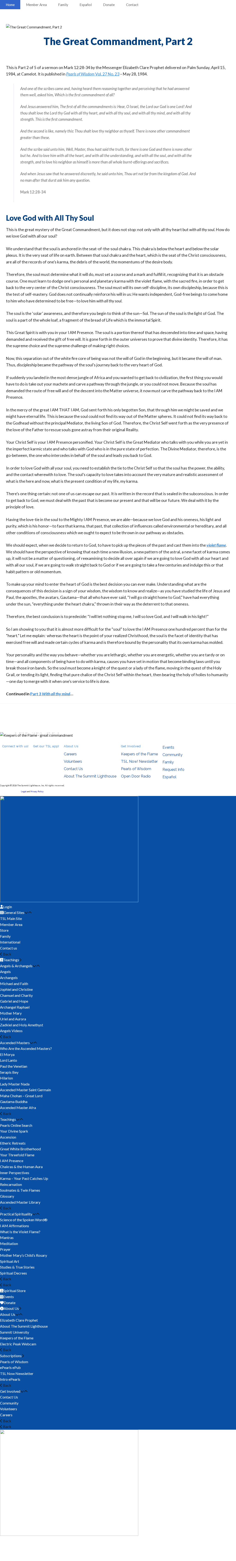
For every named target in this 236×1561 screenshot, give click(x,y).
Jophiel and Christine (16, 989)
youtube (18, 753)
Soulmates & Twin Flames (20, 1190)
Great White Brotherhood (20, 1149)
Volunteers (73, 761)
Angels (5, 971)
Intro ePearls (10, 1379)
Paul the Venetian (13, 1066)
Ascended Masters (15, 1042)
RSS (5, 753)
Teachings (8, 1119)
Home (10, 5)
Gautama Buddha (13, 1101)
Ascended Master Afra (18, 1107)
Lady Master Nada (15, 1084)
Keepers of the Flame (139, 754)
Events (168, 747)
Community (172, 755)
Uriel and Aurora (13, 1019)
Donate (109, 5)
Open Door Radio (136, 776)
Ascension (8, 1137)
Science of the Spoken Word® (23, 1219)
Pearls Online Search (16, 1125)
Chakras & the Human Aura (21, 1166)
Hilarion (6, 1078)
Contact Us (73, 769)
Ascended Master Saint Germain (25, 1090)
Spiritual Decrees (13, 1273)
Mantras (7, 1237)
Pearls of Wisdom (136, 769)
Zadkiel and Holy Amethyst (21, 1025)
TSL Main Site (11, 918)
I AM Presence (11, 1160)
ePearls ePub (10, 1367)
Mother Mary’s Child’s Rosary (23, 1255)
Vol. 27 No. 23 (92, 74)
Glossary (7, 1196)
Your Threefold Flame (17, 1155)
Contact (132, 5)
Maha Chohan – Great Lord (21, 1096)
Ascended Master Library (20, 1202)
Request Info (173, 769)
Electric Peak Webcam (18, 1344)
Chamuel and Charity (16, 995)
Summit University (14, 1332)
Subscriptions (11, 1355)
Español (86, 5)
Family (63, 5)
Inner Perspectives (14, 1172)
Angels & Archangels (16, 966)
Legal (23, 791)
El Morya (7, 1054)
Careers (70, 754)
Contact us (8, 948)
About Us (7, 1314)
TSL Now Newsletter (16, 1373)
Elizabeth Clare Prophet (19, 1320)
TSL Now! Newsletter (139, 761)
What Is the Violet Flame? (20, 1232)
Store (4, 930)
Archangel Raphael (15, 1007)
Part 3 (50, 693)
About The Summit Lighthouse (90, 776)
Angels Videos (11, 1030)
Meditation (9, 1243)
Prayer (5, 1249)
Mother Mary (11, 1013)
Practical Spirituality (16, 1214)
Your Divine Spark (14, 1131)
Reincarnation (11, 1184)
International (10, 942)
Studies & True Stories (17, 1267)
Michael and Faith (14, 983)
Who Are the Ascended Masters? (26, 1048)
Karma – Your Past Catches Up (24, 1178)
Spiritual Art (9, 1261)
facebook (11, 753)
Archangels (9, 977)
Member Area (36, 5)
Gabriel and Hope (14, 1001)
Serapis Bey (9, 1072)
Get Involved (10, 1391)
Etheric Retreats (13, 1143)
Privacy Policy (37, 791)
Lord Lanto (8, 1060)
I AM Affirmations (14, 1225)
